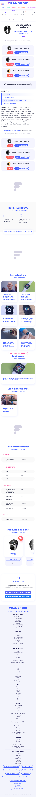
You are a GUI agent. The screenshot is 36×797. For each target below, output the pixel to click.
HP (18, 659)
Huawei (18, 620)
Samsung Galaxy (18, 625)
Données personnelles (18, 790)
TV (18, 684)
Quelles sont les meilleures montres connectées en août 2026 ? (8, 411)
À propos (18, 785)
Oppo (18, 623)
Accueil (5, 20)
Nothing (18, 712)
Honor (18, 657)
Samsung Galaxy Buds (18, 713)
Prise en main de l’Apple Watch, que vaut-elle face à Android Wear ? (18, 379)
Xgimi (18, 698)
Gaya (18, 757)
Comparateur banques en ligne (12, 777)
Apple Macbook (18, 652)
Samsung (18, 693)
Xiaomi (18, 628)
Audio (18, 703)
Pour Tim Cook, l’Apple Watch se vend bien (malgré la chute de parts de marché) (8, 344)
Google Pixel (18, 618)
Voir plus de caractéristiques (17, 231)
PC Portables (18, 649)
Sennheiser (18, 715)
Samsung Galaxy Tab (18, 746)
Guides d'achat (8, 97)
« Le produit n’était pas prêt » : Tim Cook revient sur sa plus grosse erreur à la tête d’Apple (9, 297)
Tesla (18, 679)
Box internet (30, 777)
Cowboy (18, 754)
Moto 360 (13, 555)
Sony (18, 695)
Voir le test (13, 559)
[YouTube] (19, 611)
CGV (18, 791)
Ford (18, 673)
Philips (18, 691)
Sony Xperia (18, 626)
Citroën (18, 671)
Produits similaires (9, 103)
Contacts (18, 787)
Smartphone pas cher (12, 770)
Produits (11, 20)
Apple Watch (18, 726)
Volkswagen (18, 681)
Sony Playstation (18, 643)
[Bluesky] (28, 611)
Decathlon (18, 755)
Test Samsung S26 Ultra (18, 780)
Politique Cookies (18, 788)
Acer (18, 651)
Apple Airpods (18, 705)
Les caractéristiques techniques (14, 100)
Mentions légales (18, 783)
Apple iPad (18, 740)
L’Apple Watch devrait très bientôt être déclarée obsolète (26, 297)
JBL (18, 710)
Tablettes (18, 737)
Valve (18, 645)
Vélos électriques (18, 751)
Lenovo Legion (18, 637)
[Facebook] (14, 611)
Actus (3, 7)
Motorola (18, 621)
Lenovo (18, 656)
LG (18, 688)
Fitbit (18, 727)
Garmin (18, 729)
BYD (18, 670)
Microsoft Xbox (18, 639)
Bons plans (21, 7)
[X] (8, 611)
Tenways (18, 761)
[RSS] (17, 611)
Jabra (18, 709)
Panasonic (18, 690)
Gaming (18, 632)
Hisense (18, 687)
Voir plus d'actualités (17, 353)
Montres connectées (18, 722)
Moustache (18, 758)
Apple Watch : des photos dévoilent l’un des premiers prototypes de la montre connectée (27, 321)
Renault (18, 677)
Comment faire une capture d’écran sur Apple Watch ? (9, 321)
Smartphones (18, 614)
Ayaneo (18, 635)
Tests (8, 7)
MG (18, 674)
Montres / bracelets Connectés (25, 20)
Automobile (18, 666)
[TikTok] (25, 611)
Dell (18, 654)
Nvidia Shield (18, 642)
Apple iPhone (18, 617)
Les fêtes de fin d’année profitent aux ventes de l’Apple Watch (26, 344)
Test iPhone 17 (26, 770)
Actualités (6, 94)
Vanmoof (18, 763)
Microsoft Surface (18, 660)
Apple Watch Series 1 (12, 130)
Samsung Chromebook (18, 662)
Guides (14, 7)
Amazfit (18, 724)
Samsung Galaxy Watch (18, 732)
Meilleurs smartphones (11, 766)
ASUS (18, 634)
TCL (18, 696)
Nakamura (18, 760)
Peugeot (18, 676)
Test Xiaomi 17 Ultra (13, 773)
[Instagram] (11, 611)
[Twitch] (22, 611)
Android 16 (26, 773)
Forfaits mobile (27, 766)
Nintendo (18, 640)
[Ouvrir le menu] (2, 3)
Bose (18, 707)
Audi (18, 668)
